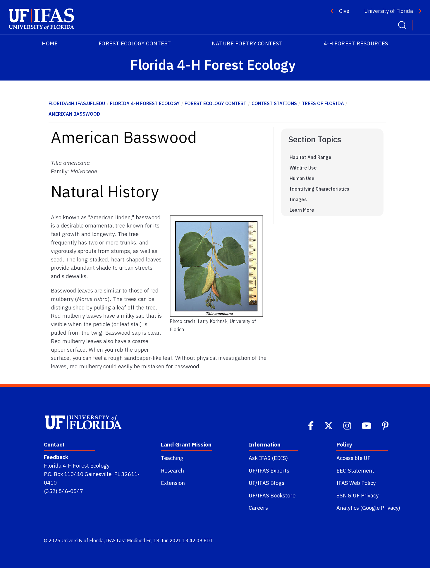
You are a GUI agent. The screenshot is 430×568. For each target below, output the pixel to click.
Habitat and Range (310, 157)
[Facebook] (311, 425)
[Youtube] (367, 425)
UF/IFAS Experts (269, 470)
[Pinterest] (386, 425)
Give (344, 11)
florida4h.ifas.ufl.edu (77, 103)
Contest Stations (274, 103)
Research (172, 470)
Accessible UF (353, 457)
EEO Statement (355, 470)
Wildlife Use (303, 168)
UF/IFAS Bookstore (272, 495)
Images (298, 199)
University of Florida (388, 11)
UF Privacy (366, 495)
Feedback (56, 457)
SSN (341, 495)
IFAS (111, 540)
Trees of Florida (323, 103)
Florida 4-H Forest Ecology (145, 103)
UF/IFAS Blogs (266, 482)
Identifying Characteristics (319, 189)
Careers (258, 507)
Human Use (302, 178)
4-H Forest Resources (356, 43)
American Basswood (74, 114)
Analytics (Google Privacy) (368, 507)
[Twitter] (329, 425)
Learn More (302, 210)
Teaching (172, 457)
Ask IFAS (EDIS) (268, 457)
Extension (173, 482)
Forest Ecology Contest (135, 43)
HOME (50, 43)
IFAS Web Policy (356, 482)
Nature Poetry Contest (247, 43)
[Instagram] (347, 425)
